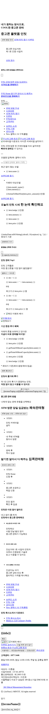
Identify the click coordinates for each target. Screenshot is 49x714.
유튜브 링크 (6, 648)
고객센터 (10, 121)
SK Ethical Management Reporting (17, 687)
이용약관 (5, 650)
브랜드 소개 (11, 126)
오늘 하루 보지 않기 (24, 645)
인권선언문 (31, 650)
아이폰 (11, 273)
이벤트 (31, 40)
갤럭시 (4, 273)
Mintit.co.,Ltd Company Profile (19, 621)
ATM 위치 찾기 (21, 40)
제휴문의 (5, 664)
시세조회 (10, 111)
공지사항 (10, 131)
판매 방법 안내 (7, 40)
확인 (3, 639)
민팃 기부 (10, 129)
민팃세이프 (11, 119)
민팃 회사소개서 (13, 618)
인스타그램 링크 (19, 648)
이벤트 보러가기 (8, 645)
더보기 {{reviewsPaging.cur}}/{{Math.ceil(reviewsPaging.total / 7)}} (25, 390)
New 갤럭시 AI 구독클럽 (17, 607)
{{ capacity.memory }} (9, 255)
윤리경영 (40, 650)
